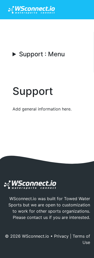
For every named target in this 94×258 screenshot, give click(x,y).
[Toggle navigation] (78, 9)
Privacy (61, 236)
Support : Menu (42, 54)
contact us (37, 217)
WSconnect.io (35, 236)
